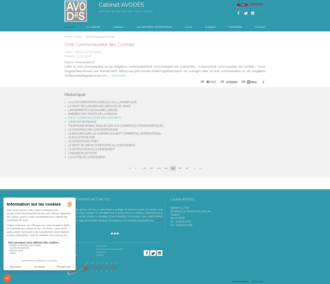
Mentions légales (240, 281)
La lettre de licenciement (87, 157)
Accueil (69, 26)
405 (173, 168)
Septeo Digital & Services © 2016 (81, 282)
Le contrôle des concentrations (93, 129)
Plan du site (257, 281)
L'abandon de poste (82, 153)
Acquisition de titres (83, 141)
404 (166, 168)
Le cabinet (93, 26)
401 (144, 168)
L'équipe (118, 26)
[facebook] (239, 12)
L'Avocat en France (82, 121)
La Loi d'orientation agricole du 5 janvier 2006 (102, 102)
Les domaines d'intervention (154, 26)
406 (180, 168)
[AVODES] (79, 11)
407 (187, 168)
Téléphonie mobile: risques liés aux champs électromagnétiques (115, 125)
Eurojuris (210, 26)
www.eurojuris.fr (85, 62)
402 (151, 168)
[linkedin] (253, 12)
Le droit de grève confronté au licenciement (101, 145)
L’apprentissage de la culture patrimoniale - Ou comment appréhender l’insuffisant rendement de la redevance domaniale (153, 205)
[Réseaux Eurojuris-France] (250, 4)
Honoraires (235, 26)
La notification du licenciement (91, 149)
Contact (260, 26)
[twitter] (246, 12)
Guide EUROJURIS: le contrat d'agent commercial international (114, 133)
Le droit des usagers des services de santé (99, 106)
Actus (188, 26)
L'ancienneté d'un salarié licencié (92, 110)
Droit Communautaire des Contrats (100, 37)
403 (159, 168)
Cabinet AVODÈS (121, 4)
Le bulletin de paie (81, 137)
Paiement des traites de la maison (92, 113)
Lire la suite (119, 75)
